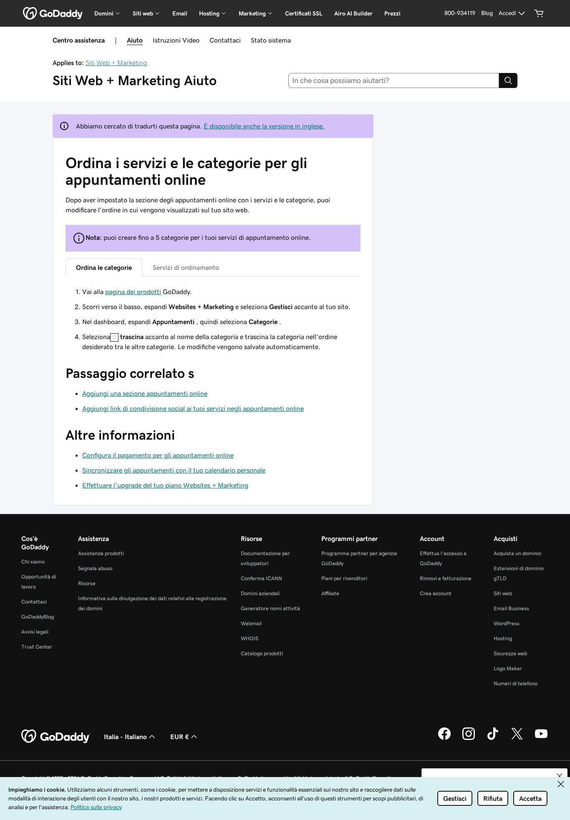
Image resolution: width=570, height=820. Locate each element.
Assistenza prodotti (101, 553)
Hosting (503, 638)
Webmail (251, 623)
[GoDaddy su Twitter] (517, 738)
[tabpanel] (213, 319)
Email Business (511, 608)
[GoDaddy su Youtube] (541, 738)
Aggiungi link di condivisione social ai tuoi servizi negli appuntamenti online (193, 408)
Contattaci (225, 40)
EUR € (179, 736)
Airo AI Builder (353, 13)
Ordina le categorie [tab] (104, 267)
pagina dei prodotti (133, 291)
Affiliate (330, 593)
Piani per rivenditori (344, 578)
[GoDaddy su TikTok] (492, 738)
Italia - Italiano (125, 736)
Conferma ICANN (261, 578)
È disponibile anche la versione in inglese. (264, 126)
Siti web (503, 593)
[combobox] (394, 80)
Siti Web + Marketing (116, 62)
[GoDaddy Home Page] (56, 736)
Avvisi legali (34, 631)
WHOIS (249, 638)
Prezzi (392, 13)
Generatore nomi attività (270, 608)
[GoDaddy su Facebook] (444, 738)
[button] (559, 776)
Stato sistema (271, 40)
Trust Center (36, 646)
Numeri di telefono (515, 683)
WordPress (507, 623)
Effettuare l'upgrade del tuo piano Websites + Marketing (165, 485)
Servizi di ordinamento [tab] (186, 267)
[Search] (508, 80)
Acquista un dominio (517, 553)
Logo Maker (508, 668)
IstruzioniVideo (176, 40)
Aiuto (135, 40)
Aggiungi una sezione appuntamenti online (144, 393)
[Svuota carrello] (539, 13)
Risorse (87, 583)
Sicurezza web (510, 653)
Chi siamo (33, 561)
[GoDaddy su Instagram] (468, 738)
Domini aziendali (260, 593)
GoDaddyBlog (37, 616)
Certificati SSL (304, 13)
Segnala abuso (95, 568)
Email (179, 13)
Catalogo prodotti (262, 653)
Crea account (435, 593)
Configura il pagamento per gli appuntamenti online (158, 455)
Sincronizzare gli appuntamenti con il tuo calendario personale (173, 470)
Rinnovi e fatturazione (446, 578)
